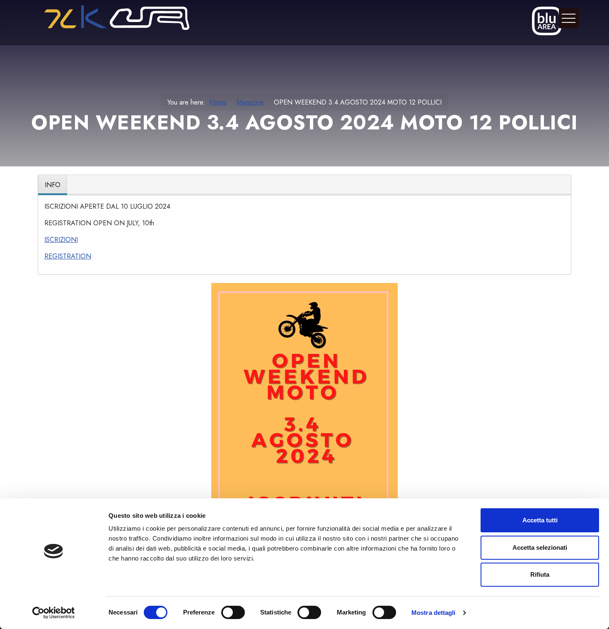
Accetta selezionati (539, 547)
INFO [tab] (52, 185)
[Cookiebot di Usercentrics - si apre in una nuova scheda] (53, 613)
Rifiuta (539, 574)
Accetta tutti (540, 520)
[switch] (233, 612)
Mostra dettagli (433, 612)
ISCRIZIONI (61, 239)
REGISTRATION (67, 256)
